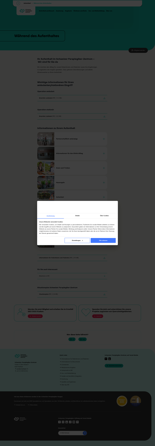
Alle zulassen (103, 240)
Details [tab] (77, 215)
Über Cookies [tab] (104, 215)
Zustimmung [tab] (51, 216)
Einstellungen (76, 240)
